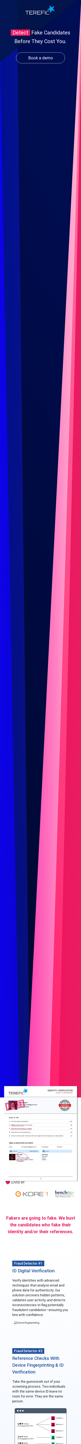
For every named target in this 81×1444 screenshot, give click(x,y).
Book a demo (40, 58)
